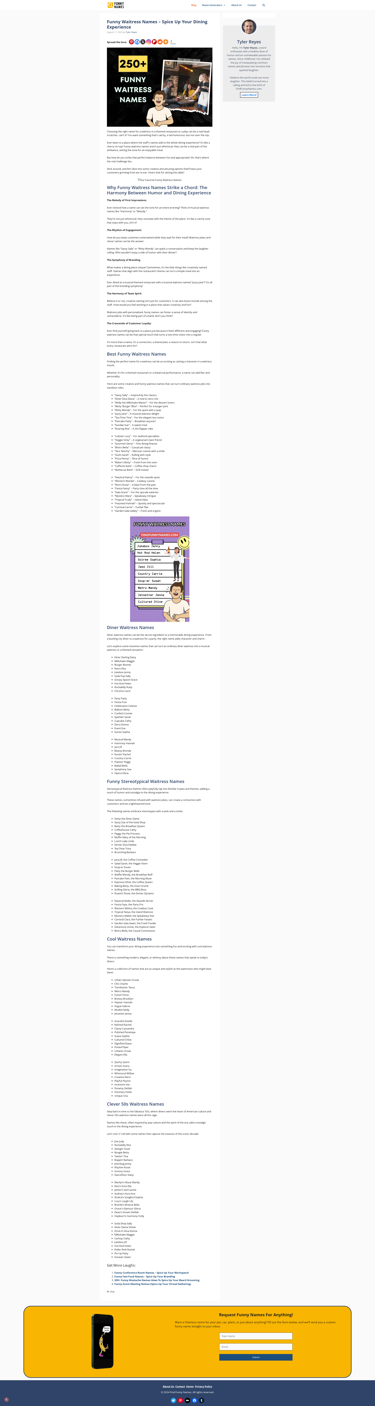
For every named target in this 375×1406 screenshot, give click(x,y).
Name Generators (212, 5)
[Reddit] (160, 41)
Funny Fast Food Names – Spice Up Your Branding (144, 1276)
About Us (236, 5)
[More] (165, 41)
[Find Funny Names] (115, 5)
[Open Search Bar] (263, 5)
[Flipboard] (154, 41)
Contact (252, 5)
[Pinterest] (131, 41)
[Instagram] (148, 41)
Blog (193, 5)
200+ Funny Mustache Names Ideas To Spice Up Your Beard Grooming (157, 1280)
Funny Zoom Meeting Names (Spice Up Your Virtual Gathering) (152, 1284)
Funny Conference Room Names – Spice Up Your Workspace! (151, 1272)
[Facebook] (137, 41)
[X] (142, 41)
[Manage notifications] (6, 1399)
